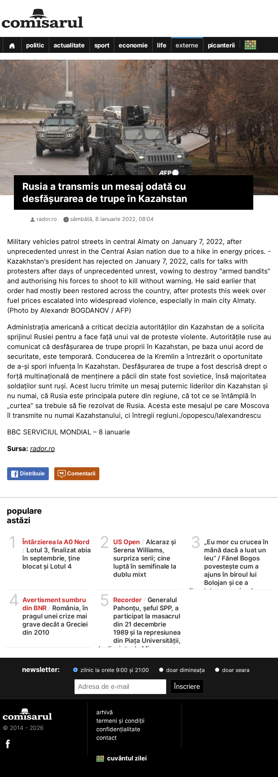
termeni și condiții (120, 720)
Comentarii (80, 473)
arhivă (104, 712)
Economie (133, 45)
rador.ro (47, 219)
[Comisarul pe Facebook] (8, 743)
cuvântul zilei (126, 758)
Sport (102, 45)
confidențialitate (118, 729)
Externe (187, 45)
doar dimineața (184, 670)
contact (106, 737)
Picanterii (221, 45)
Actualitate (69, 45)
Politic (35, 45)
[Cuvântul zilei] (244, 43)
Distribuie (32, 473)
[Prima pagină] (12, 45)
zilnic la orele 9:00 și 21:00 (114, 670)
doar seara (235, 670)
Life (161, 45)
